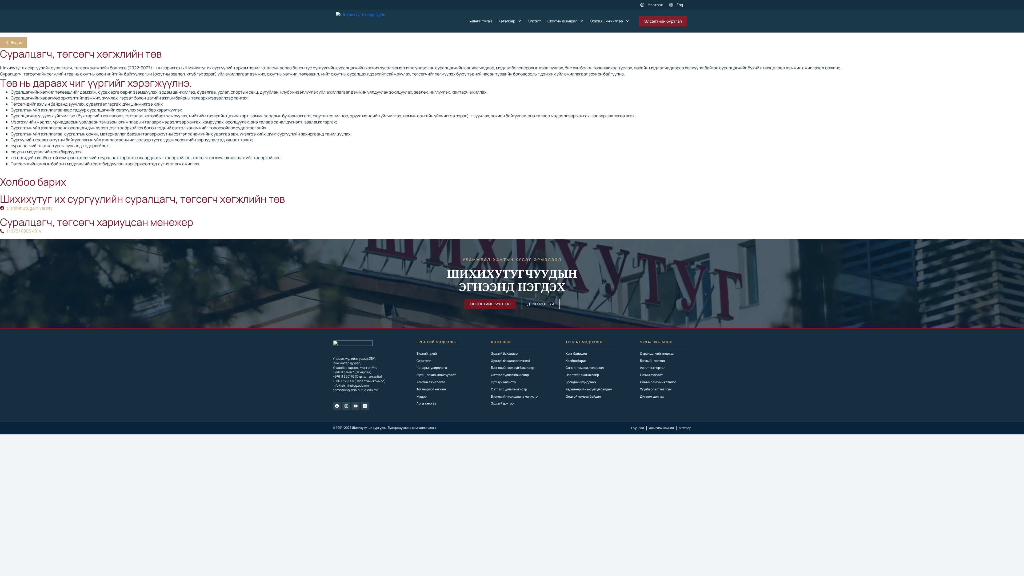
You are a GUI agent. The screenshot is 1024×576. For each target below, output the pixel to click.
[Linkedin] (365, 406)
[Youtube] (355, 406)
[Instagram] (346, 406)
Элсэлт (534, 20)
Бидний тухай (480, 20)
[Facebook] (337, 406)
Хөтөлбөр (506, 20)
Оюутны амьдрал (562, 20)
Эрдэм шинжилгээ (606, 20)
